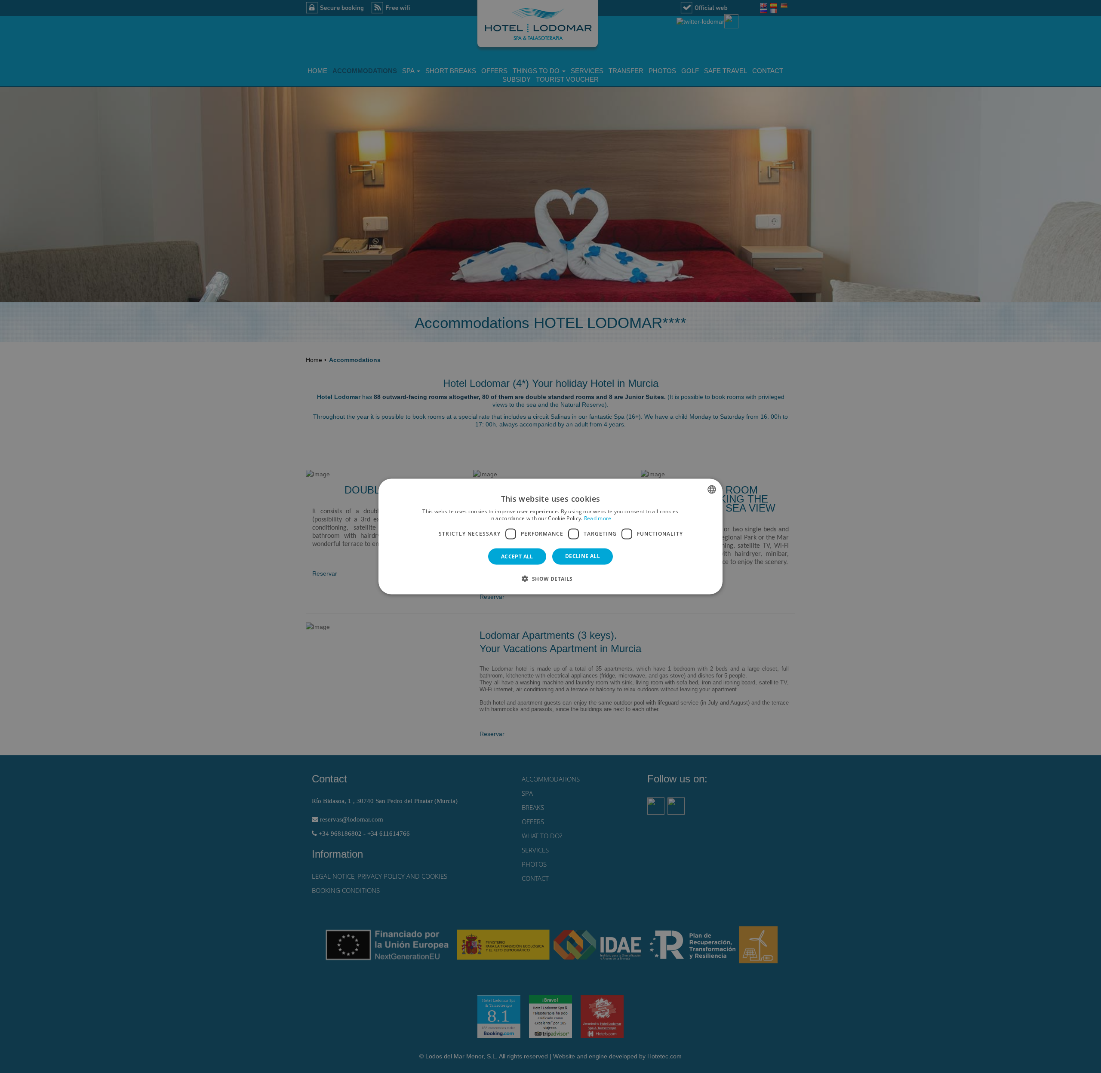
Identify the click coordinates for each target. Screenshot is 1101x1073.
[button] (550, 578)
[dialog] (550, 537)
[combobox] (711, 489)
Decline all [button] (582, 555)
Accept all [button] (517, 556)
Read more (598, 518)
